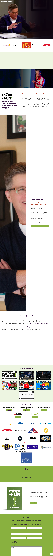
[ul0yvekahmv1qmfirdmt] (35, 413)
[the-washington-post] (9, 407)
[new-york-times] (26, 407)
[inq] (44, 407)
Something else (14, 545)
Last (27, 530)
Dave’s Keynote (14, 541)
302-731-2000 (26, 524)
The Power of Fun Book (15, 542)
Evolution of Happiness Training (16, 543)
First (11, 530)
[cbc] (18, 413)
